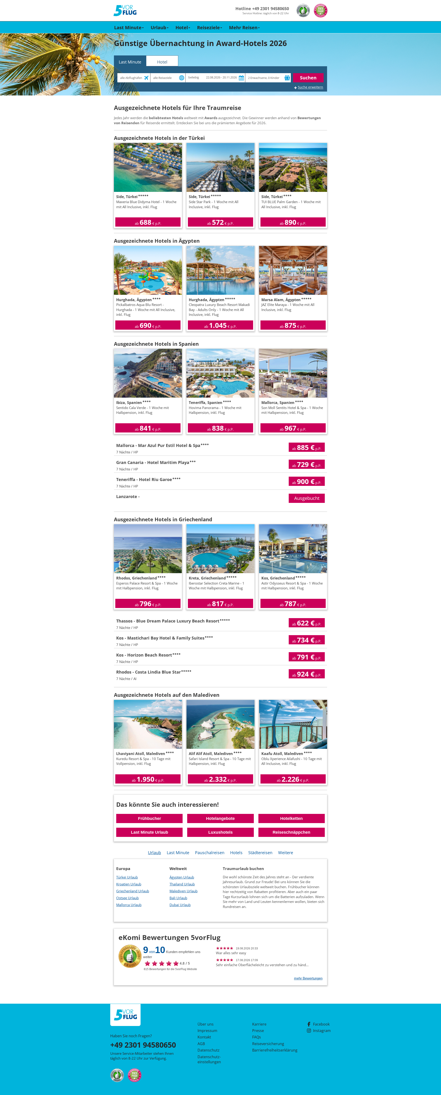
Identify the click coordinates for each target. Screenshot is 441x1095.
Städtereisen (260, 852)
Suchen (308, 78)
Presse (258, 1030)
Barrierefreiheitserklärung (269, 1050)
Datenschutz (209, 1050)
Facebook (321, 1024)
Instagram (322, 1030)
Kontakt (204, 1037)
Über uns (206, 1024)
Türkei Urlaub (127, 877)
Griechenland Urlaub (132, 891)
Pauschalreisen (209, 852)
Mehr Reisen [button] (243, 27)
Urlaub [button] (158, 27)
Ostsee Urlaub (127, 898)
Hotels (236, 852)
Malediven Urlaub (184, 891)
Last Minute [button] (127, 27)
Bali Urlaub (178, 898)
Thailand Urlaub (182, 884)
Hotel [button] (181, 27)
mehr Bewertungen (308, 978)
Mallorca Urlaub (128, 904)
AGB (201, 1043)
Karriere (259, 1024)
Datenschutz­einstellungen (209, 1059)
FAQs (256, 1037)
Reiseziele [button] (208, 27)
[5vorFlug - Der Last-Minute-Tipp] (124, 10)
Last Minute (178, 852)
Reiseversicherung (268, 1043)
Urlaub (154, 852)
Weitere (285, 852)
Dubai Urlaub (180, 904)
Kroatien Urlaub (128, 884)
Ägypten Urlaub (182, 877)
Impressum (207, 1030)
